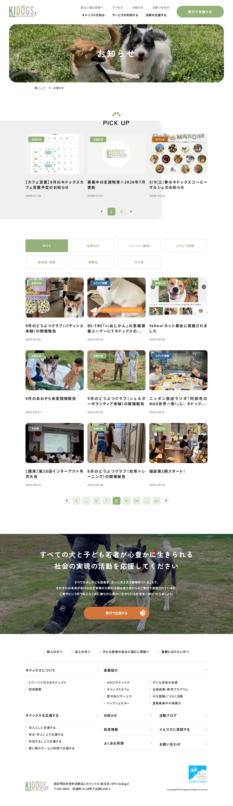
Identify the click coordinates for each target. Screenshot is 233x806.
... (86, 500)
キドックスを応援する (42, 715)
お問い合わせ (161, 7)
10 (136, 500)
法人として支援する (42, 727)
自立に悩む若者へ (92, 7)
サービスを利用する (125, 15)
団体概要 (35, 689)
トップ (41, 88)
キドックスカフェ (118, 689)
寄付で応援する (117, 613)
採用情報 (111, 729)
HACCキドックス (118, 682)
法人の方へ (83, 651)
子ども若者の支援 (165, 682)
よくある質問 (114, 743)
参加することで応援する (45, 741)
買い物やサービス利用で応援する (52, 748)
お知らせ (137, 7)
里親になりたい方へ (175, 651)
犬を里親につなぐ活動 (168, 696)
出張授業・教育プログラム (170, 689)
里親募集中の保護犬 (167, 703)
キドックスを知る (93, 15)
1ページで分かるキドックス (47, 682)
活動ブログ (168, 715)
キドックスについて (40, 670)
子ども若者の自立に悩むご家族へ (126, 651)
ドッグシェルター (118, 703)
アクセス (118, 7)
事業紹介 (111, 670)
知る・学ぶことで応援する (46, 734)
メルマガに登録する (174, 729)
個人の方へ (55, 651)
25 (156, 500)
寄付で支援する (200, 11)
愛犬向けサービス (119, 696)
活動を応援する (156, 15)
